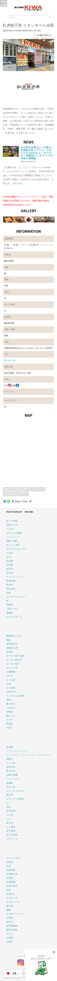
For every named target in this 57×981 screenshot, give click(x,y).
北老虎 (9, 862)
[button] (3, 3)
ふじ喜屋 (10, 827)
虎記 (8, 807)
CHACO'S (11, 691)
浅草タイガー (13, 525)
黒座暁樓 (10, 580)
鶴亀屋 (9, 711)
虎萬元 (9, 759)
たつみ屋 (10, 680)
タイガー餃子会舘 (15, 656)
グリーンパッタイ (15, 577)
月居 (8, 593)
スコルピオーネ (14, 616)
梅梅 (8, 910)
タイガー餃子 (13, 664)
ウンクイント (13, 537)
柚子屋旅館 (11, 925)
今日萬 (9, 564)
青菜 (8, 700)
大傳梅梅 (10, 672)
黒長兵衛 (10, 588)
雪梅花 (9, 612)
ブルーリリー (13, 838)
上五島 (9, 553)
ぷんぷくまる (13, 858)
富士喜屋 (10, 830)
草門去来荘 (11, 644)
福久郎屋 (10, 811)
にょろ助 (10, 763)
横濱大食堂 (11, 930)
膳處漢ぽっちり (14, 636)
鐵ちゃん (10, 715)
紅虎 (8, 866)
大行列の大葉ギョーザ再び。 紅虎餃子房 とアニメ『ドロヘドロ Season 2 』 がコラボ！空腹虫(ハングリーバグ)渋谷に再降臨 (37, 153)
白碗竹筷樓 (11, 775)
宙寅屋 (9, 652)
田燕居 (9, 723)
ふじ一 (9, 818)
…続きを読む (16, 183)
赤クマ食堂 (11, 521)
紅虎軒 (9, 878)
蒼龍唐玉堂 (11, 648)
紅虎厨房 (10, 870)
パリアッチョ (13, 779)
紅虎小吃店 (11, 886)
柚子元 (9, 922)
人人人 (9, 934)
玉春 (8, 684)
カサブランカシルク (16, 548)
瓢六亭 (9, 795)
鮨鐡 (8, 640)
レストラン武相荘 (15, 798)
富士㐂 (9, 823)
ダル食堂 (10, 688)
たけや (9, 675)
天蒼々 (9, 727)
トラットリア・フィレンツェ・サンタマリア (28, 755)
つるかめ (10, 707)
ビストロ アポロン (15, 791)
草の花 (9, 573)
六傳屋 (9, 938)
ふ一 (8, 803)
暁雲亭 (9, 568)
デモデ (9, 719)
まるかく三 (11, 898)
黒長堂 (9, 584)
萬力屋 (9, 906)
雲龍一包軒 (11, 541)
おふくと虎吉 (13, 545)
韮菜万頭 (10, 767)
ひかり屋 (10, 787)
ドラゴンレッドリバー (17, 751)
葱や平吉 (10, 771)
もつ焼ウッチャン (15, 914)
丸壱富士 (10, 894)
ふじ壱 (9, 814)
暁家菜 (9, 604)
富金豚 (9, 747)
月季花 (9, 918)
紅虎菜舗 (10, 882)
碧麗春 (9, 783)
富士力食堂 (11, 834)
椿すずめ (10, 704)
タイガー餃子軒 (14, 660)
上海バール (11, 608)
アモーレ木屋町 (14, 533)
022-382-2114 (10, 360)
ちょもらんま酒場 (15, 695)
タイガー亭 (11, 668)
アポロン (10, 529)
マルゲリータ (13, 902)
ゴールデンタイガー (16, 596)
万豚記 (9, 941)
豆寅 (8, 890)
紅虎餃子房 (11, 874)
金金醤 (9, 561)
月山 (8, 557)
